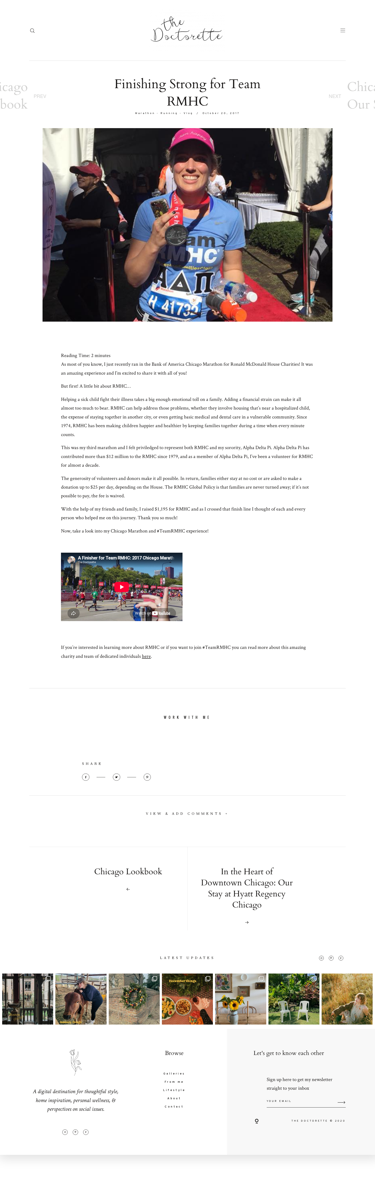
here (146, 656)
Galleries (174, 1073)
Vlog (188, 113)
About (174, 1098)
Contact (174, 1106)
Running (169, 113)
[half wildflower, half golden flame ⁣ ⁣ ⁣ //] (347, 999)
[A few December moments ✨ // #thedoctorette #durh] (187, 999)
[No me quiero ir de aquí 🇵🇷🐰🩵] (293, 999)
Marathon (145, 113)
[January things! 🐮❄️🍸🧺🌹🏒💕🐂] (80, 999)
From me (174, 1082)
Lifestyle (174, 1090)
